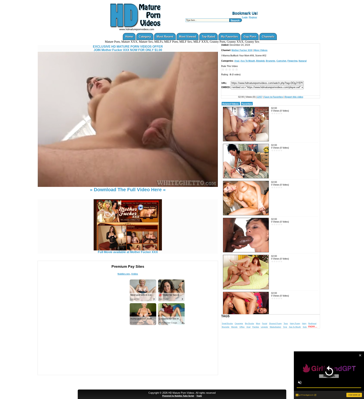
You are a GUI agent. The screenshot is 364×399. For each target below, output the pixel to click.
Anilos (134, 274)
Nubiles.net (124, 274)
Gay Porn (250, 36)
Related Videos (230, 104)
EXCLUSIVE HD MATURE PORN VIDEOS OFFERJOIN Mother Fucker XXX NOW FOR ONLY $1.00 (128, 48)
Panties (255, 327)
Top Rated (208, 36)
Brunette (270, 61)
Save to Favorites (273, 97)
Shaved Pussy (275, 323)
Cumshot (281, 61)
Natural (303, 61)
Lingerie (264, 327)
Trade (199, 396)
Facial (264, 323)
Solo (305, 327)
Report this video (294, 97)
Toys (285, 327)
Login (245, 17)
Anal (236, 61)
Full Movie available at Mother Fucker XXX (128, 252)
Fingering (292, 61)
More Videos (261, 50)
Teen (286, 323)
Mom (258, 323)
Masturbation (275, 327)
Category (145, 36)
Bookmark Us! (245, 13)
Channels (268, 36)
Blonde (234, 327)
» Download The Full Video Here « (128, 189)
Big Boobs (249, 323)
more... (312, 326)
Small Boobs (227, 323)
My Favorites (229, 36)
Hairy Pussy (295, 323)
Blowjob (260, 61)
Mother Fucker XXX (241, 50)
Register (253, 17)
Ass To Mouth (247, 61)
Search (235, 20)
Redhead (312, 323)
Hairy (304, 323)
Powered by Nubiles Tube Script (178, 396)
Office (242, 327)
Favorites (247, 104)
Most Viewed (187, 36)
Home (129, 36)
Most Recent (165, 36)
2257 (259, 97)
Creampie (239, 323)
